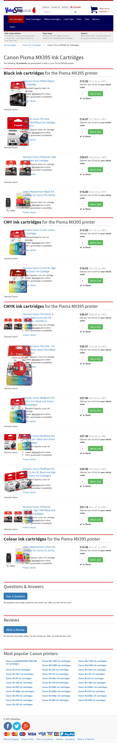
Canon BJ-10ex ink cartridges (92, 669)
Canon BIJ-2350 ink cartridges (92, 665)
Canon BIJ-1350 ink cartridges (92, 660)
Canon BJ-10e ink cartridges (55, 669)
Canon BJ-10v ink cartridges (55, 673)
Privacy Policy (27, 739)
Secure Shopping (11, 739)
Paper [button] (12, 26)
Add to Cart (95, 93)
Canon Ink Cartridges (31, 45)
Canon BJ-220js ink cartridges (92, 695)
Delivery (65, 7)
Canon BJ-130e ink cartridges (92, 682)
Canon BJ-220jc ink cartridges (56, 695)
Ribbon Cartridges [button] (52, 19)
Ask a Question (15, 596)
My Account (75, 7)
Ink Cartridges (10, 45)
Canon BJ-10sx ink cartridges (20, 673)
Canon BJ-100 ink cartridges (19, 682)
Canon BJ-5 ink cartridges (18, 669)
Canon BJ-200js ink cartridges (56, 691)
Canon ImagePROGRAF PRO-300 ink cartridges (21, 662)
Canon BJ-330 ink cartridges (19, 704)
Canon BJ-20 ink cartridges (18, 678)
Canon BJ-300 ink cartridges (55, 700)
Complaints (70, 739)
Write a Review (15, 630)
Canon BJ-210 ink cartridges (91, 691)
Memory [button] (96, 19)
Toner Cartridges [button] (33, 19)
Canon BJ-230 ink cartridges (19, 700)
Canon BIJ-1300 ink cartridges (56, 660)
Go (75, 11)
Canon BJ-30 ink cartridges (91, 678)
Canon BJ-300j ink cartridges (91, 700)
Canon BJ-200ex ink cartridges (92, 687)
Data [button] (87, 19)
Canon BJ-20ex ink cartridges (56, 678)
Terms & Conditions (44, 739)
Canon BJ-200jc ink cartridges (20, 691)
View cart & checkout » (104, 10)
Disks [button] (79, 19)
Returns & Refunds (85, 739)
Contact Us (55, 7)
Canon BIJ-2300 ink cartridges (56, 665)
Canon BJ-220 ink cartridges (19, 695)
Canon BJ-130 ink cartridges (55, 682)
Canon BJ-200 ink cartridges (19, 687)
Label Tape (69, 19)
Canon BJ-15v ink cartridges (91, 673)
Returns (46, 7)
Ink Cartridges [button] (16, 19)
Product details (29, 100)
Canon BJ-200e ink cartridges (56, 687)
